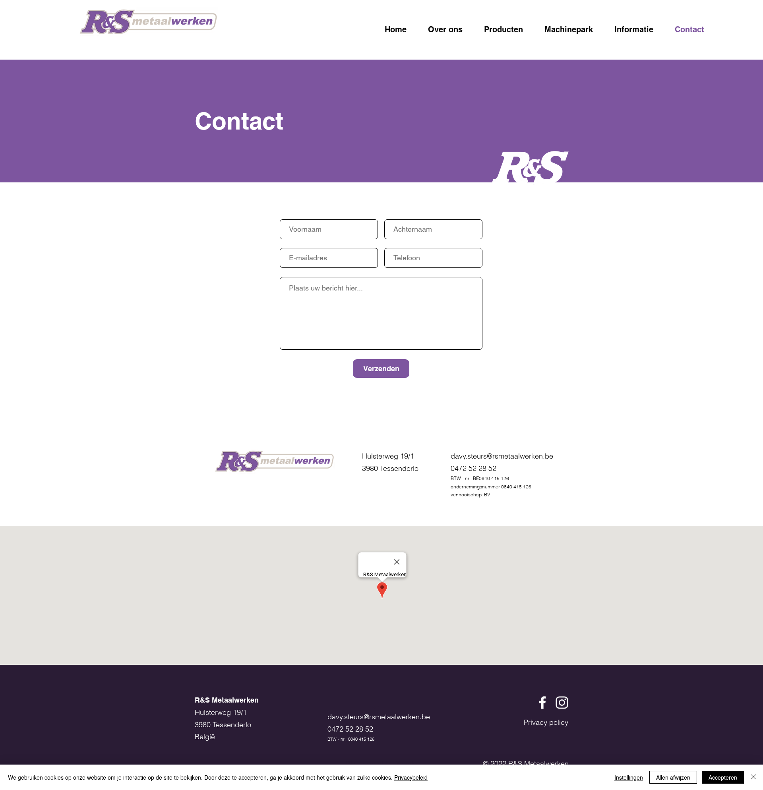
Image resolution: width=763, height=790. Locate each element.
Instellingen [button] (628, 777)
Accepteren (723, 777)
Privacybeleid (411, 777)
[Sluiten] (753, 777)
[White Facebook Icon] (542, 702)
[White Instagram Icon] (562, 702)
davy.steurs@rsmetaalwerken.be (502, 456)
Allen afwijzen (673, 777)
